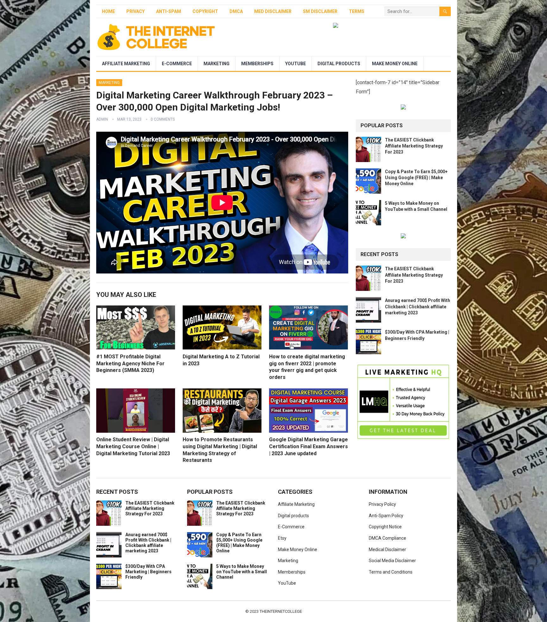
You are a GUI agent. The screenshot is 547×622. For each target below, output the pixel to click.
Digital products (339, 63)
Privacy (135, 11)
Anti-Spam (168, 11)
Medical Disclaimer (387, 549)
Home (108, 11)
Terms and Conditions (390, 572)
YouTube (295, 63)
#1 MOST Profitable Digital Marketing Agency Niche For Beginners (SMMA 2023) (130, 363)
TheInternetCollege (281, 611)
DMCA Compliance (387, 538)
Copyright (205, 11)
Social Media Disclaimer (392, 560)
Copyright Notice (385, 526)
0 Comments (163, 119)
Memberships (257, 63)
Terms (356, 11)
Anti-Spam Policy (386, 515)
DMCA (236, 11)
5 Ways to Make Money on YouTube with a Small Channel (241, 572)
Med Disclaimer (273, 11)
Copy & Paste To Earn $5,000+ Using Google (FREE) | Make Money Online (416, 177)
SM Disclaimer (320, 11)
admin (102, 119)
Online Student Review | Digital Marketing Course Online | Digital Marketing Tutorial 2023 (133, 446)
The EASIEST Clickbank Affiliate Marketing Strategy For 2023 (414, 145)
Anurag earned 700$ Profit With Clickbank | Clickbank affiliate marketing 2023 (417, 306)
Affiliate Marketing (126, 63)
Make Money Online (395, 63)
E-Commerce (177, 63)
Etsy (282, 538)
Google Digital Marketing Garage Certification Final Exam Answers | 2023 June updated (308, 446)
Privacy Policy (382, 504)
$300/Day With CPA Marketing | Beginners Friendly (148, 572)
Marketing (216, 63)
